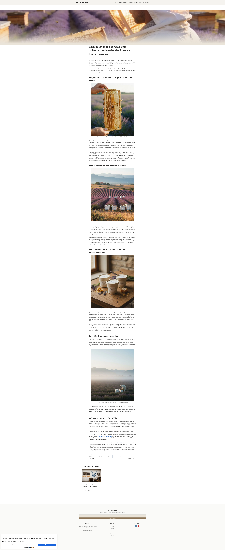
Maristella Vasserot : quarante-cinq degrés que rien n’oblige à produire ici (90, 486)
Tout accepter (46, 544)
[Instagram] (136, 526)
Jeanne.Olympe (93, 57)
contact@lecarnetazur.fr (87, 530)
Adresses (125, 2)
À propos (146, 2)
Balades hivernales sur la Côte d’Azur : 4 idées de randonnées (100, 456)
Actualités (112, 526)
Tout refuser (29, 544)
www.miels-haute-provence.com (105, 436)
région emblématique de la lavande (124, 442)
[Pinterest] (138, 526)
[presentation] (91, 475)
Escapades (130, 2)
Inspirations (141, 2)
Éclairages (136, 2)
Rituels (120, 2)
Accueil (116, 2)
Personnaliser (11, 544)
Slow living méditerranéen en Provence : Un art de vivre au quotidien (124, 456)
